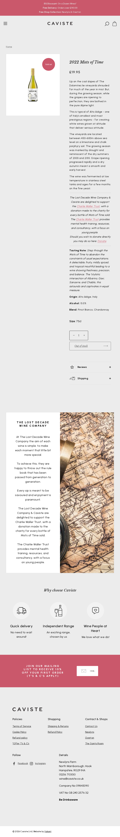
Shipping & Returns (58, 726)
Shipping (82, 378)
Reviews (82, 367)
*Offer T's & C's (20, 743)
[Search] (106, 24)
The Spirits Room (94, 743)
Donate (102, 241)
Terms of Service (21, 726)
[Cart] (115, 24)
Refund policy (20, 737)
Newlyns (89, 732)
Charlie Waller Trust (88, 206)
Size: (72, 321)
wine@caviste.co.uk (71, 778)
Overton (89, 737)
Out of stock (81, 346)
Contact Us (91, 726)
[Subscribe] (91, 671)
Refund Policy (55, 732)
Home (9, 46)
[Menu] (5, 23)
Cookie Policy (19, 732)
